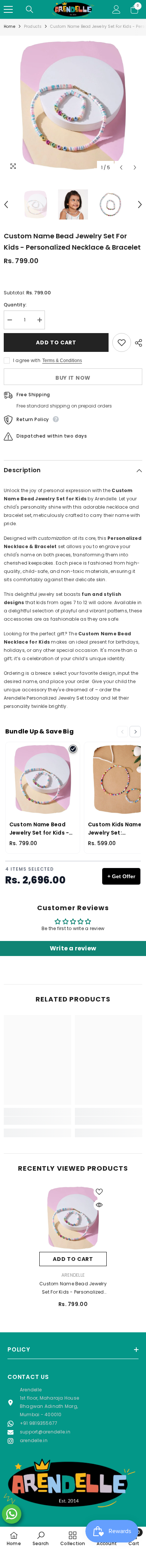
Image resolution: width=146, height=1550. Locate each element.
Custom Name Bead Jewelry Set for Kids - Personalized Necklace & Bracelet (73, 1288)
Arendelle (73, 1275)
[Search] (29, 9)
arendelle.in (34, 1440)
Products (33, 26)
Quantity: (15, 305)
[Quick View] (99, 1205)
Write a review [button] (73, 948)
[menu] (8, 9)
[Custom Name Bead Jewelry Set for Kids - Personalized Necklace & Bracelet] (73, 1218)
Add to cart (56, 342)
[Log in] (116, 9)
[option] (73, 105)
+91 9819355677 (38, 1423)
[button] (121, 167)
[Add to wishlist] (121, 342)
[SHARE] (136, 343)
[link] (37, 1121)
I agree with (26, 360)
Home (9, 26)
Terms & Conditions (62, 360)
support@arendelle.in (45, 1432)
